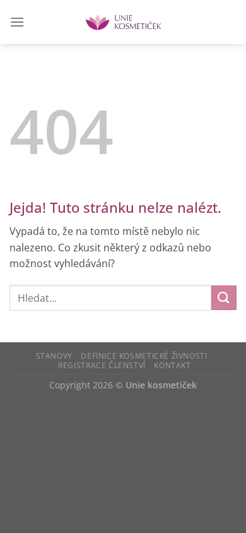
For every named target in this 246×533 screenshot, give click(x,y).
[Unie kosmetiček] (123, 22)
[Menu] (17, 21)
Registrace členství (102, 365)
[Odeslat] (224, 297)
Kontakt (172, 365)
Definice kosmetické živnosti (144, 355)
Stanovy (54, 355)
